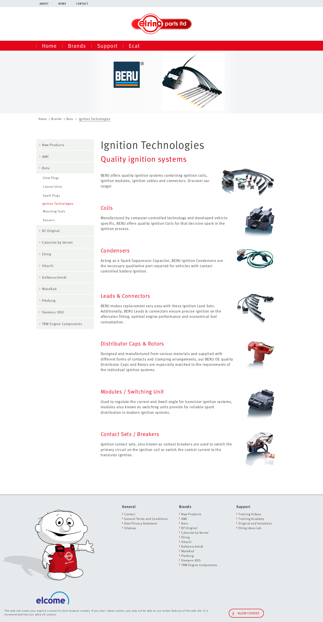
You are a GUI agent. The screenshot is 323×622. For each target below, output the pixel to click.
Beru (69, 118)
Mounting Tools (54, 211)
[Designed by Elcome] (52, 592)
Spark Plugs (51, 195)
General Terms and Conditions (146, 518)
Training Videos (249, 514)
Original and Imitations (255, 523)
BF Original (51, 230)
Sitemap (130, 528)
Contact (82, 4)
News (62, 4)
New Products (53, 144)
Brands (77, 45)
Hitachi (47, 265)
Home (49, 45)
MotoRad (49, 288)
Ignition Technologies (58, 203)
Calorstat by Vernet (57, 242)
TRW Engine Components (62, 323)
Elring (46, 254)
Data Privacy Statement (140, 523)
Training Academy (251, 518)
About (44, 4)
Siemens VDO (53, 312)
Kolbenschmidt (54, 277)
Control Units (52, 186)
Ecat (134, 45)
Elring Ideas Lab (249, 528)
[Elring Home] (161, 23)
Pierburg (49, 300)
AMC (45, 156)
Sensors (49, 220)
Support (107, 45)
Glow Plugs (51, 177)
